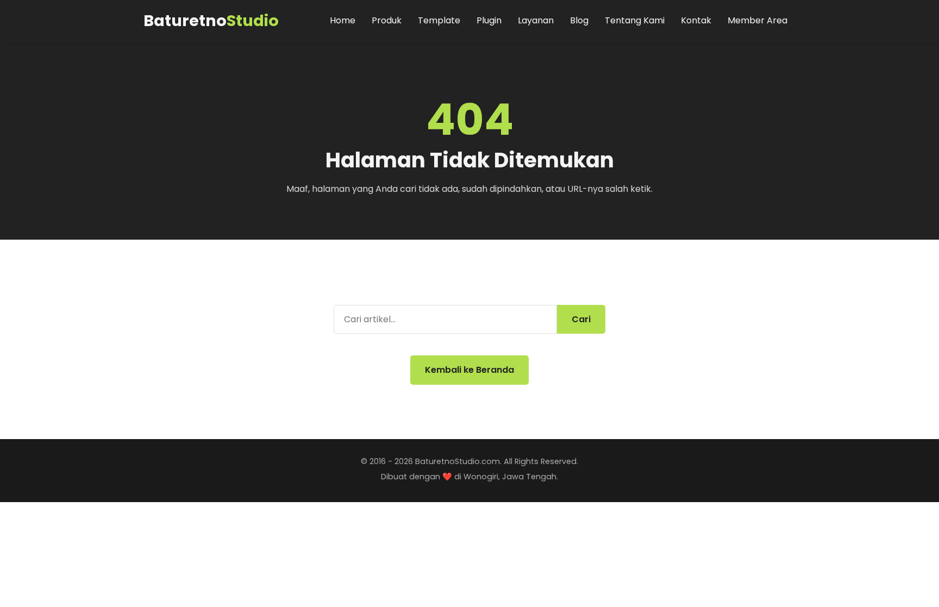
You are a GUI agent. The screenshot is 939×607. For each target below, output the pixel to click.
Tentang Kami (635, 20)
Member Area (757, 20)
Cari (581, 319)
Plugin (489, 20)
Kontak (696, 20)
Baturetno (211, 21)
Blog (579, 20)
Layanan (536, 20)
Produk (387, 20)
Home (342, 20)
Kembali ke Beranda (469, 370)
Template (439, 20)
